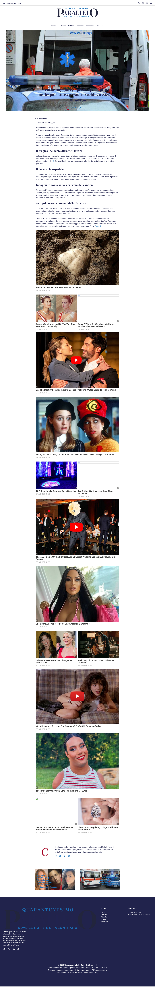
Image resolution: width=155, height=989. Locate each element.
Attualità (104, 917)
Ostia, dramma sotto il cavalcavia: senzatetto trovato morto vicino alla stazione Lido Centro (108, 881)
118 (52, 161)
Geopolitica (90, 26)
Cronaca (54, 26)
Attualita (63, 26)
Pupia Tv (98, 226)
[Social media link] (139, 3)
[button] (4, 3)
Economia (80, 26)
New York (100, 26)
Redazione (84, 108)
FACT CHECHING (134, 912)
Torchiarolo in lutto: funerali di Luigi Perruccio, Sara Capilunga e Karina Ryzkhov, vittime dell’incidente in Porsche (47, 881)
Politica (71, 26)
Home (103, 912)
